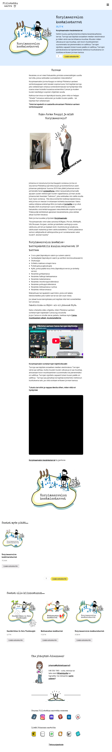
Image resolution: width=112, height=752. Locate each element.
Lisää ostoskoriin (72, 56)
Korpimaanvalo (60, 218)
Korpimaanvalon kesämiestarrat (42, 460)
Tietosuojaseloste (56, 744)
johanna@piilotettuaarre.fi (59, 665)
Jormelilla (68, 204)
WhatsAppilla (62, 673)
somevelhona (48, 191)
